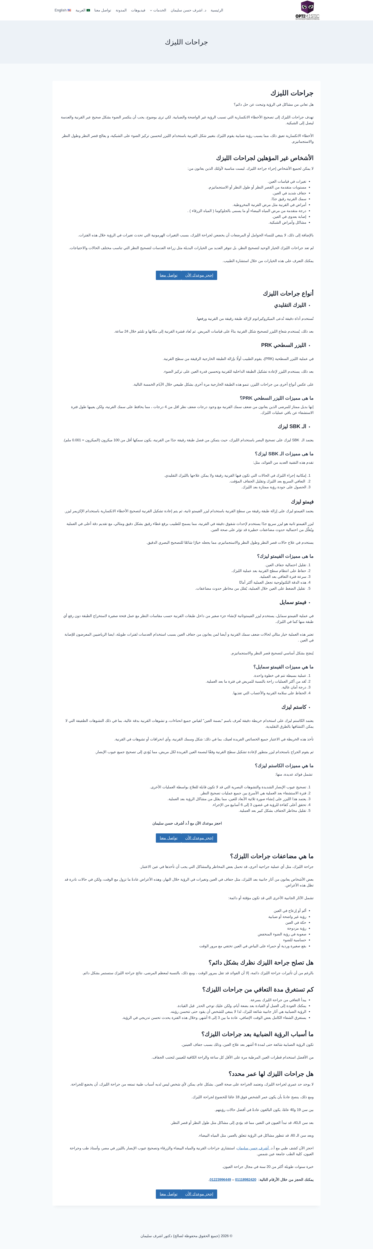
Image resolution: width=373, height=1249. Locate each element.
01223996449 (220, 1180)
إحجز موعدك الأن (199, 275)
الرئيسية (217, 10)
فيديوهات (138, 10)
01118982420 (245, 1180)
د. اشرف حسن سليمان (188, 10)
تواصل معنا (102, 10)
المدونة (121, 10)
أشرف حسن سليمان (253, 1148)
